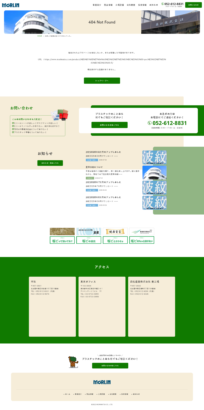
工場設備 (119, 5)
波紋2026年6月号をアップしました (103, 197)
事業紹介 (97, 5)
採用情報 (142, 5)
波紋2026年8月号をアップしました (103, 152)
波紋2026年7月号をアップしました (103, 182)
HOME (39, 36)
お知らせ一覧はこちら (50, 163)
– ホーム (67, 394)
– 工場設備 (101, 394)
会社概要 (131, 5)
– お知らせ (135, 394)
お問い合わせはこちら (109, 125)
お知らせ (153, 5)
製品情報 (108, 5)
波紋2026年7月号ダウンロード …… (102, 186)
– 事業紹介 (77, 394)
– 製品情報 (89, 394)
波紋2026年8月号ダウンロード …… (102, 156)
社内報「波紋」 (91, 160)
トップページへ (102, 81)
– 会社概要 (112, 394)
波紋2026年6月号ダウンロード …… (102, 201)
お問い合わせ (193, 5)
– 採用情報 (124, 394)
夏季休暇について (94, 167)
